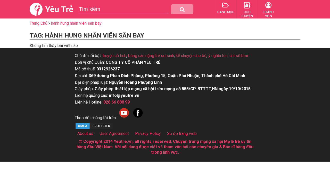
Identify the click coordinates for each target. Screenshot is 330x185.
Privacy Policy (148, 133)
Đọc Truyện (247, 14)
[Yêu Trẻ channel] (124, 117)
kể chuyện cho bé (191, 55)
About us (85, 133)
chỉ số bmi (238, 55)
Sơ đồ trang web (182, 133)
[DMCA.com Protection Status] (94, 128)
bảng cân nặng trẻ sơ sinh (151, 55)
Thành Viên (268, 14)
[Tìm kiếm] (182, 9)
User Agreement (114, 133)
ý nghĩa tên (218, 55)
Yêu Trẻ (59, 9)
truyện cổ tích (114, 55)
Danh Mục (225, 12)
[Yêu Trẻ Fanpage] (137, 117)
